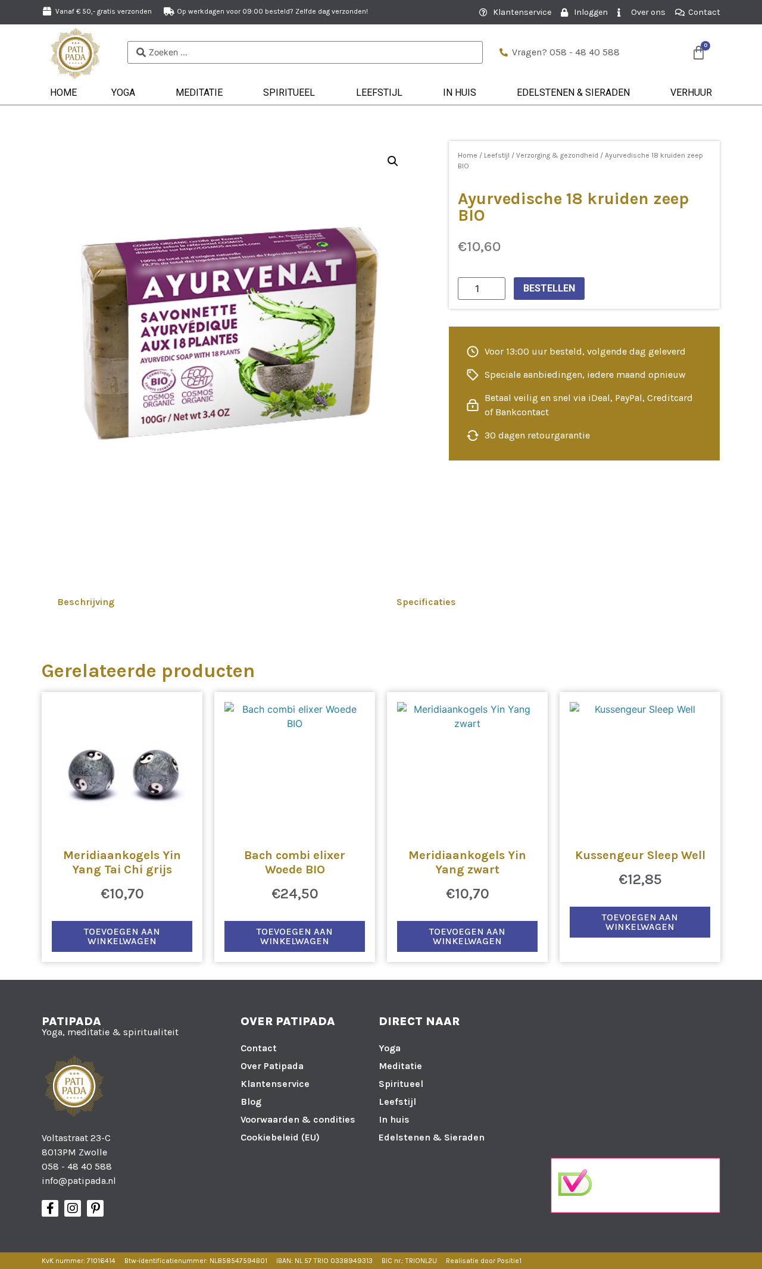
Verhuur (691, 92)
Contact (259, 1048)
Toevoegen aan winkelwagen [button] (122, 936)
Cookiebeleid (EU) (280, 1137)
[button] (393, 161)
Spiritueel (289, 92)
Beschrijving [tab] (85, 601)
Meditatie (199, 92)
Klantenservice (275, 1083)
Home (63, 92)
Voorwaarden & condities (298, 1119)
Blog (251, 1101)
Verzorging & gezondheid (557, 155)
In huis (459, 92)
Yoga (123, 92)
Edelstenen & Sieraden (573, 92)
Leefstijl (379, 92)
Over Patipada (272, 1065)
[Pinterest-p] (95, 1208)
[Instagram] (72, 1208)
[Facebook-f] (50, 1208)
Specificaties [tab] (426, 601)
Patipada (71, 1021)
